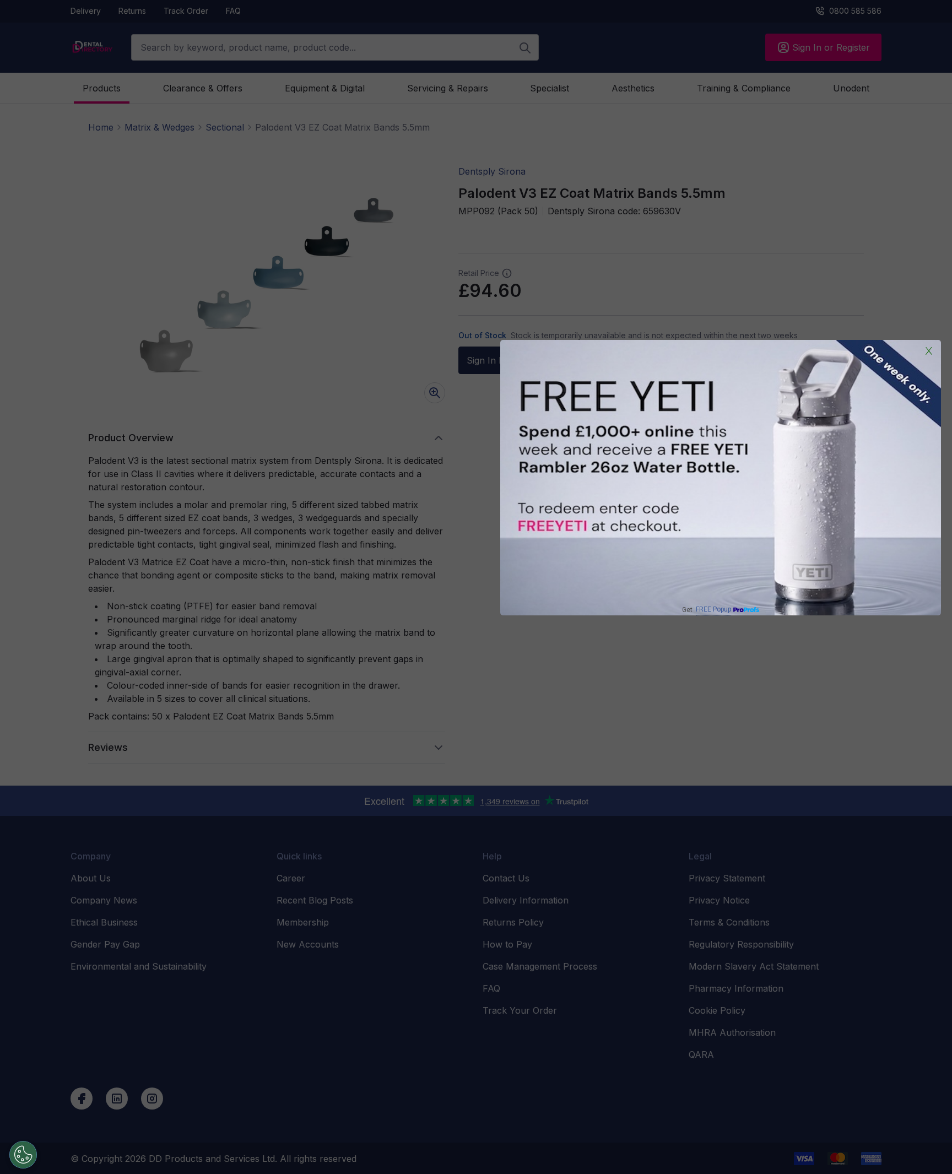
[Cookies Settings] (23, 1154)
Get (706, 609)
